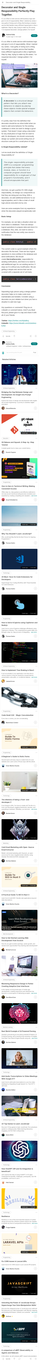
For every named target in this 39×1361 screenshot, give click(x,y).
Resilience (6, 1216)
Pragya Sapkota (10, 1227)
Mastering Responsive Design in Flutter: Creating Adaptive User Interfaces (17, 985)
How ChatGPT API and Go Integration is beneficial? (17, 1170)
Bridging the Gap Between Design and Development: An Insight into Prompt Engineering (17, 394)
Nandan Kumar (10, 813)
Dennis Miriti (9, 1135)
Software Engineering (9, 331)
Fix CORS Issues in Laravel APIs (14, 1261)
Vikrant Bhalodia (11, 408)
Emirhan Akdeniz (11, 861)
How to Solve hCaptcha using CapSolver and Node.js (19, 624)
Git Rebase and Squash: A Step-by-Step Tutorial (18, 443)
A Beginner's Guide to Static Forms (16, 756)
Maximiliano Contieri (12, 722)
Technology (6, 573)
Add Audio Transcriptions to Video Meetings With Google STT (19, 1077)
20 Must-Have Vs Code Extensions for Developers (17, 578)
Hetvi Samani (10, 1182)
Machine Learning (8, 1027)
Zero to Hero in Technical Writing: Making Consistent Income (18, 487)
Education (5, 438)
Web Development (8, 934)
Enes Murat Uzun (11, 997)
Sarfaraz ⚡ (9, 1316)
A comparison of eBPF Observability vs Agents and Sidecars (17, 1351)
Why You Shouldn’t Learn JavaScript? (17, 534)
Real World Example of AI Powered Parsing (19, 1031)
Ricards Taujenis (11, 452)
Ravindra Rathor (11, 1090)
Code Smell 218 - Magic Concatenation (17, 715)
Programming (6, 482)
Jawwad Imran (10, 681)
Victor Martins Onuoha (12, 766)
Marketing (5, 843)
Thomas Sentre (10, 543)
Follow (34, 35)
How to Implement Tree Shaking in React (18, 670)
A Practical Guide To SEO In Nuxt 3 (15, 895)
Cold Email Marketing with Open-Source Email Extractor (18, 848)
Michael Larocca (11, 950)
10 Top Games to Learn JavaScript (15, 1124)
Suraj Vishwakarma (11, 500)
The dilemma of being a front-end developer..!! (15, 801)
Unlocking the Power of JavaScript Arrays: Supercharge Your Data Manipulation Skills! (19, 1304)
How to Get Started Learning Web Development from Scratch (15, 939)
